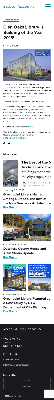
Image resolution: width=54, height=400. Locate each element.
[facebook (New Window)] (4, 143)
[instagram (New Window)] (4, 354)
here (30, 126)
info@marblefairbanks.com (16, 364)
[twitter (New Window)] (9, 143)
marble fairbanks (18, 6)
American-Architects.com (17, 87)
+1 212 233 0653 (11, 359)
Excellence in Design (14, 138)
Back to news (12, 19)
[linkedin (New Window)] (16, 354)
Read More (9, 207)
